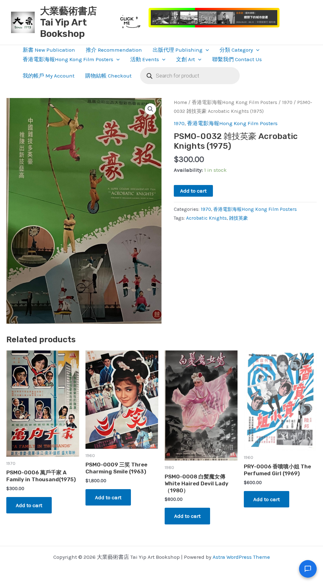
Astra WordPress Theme (241, 557)
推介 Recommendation (114, 50)
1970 (287, 102)
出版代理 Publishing (178, 50)
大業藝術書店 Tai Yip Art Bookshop (68, 22)
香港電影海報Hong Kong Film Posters (68, 59)
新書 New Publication (49, 50)
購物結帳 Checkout (108, 75)
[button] (206, 50)
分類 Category (236, 50)
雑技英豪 (238, 218)
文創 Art (185, 59)
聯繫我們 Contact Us (237, 59)
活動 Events (144, 59)
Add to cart (193, 191)
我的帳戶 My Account (48, 75)
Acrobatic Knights (206, 218)
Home (180, 102)
